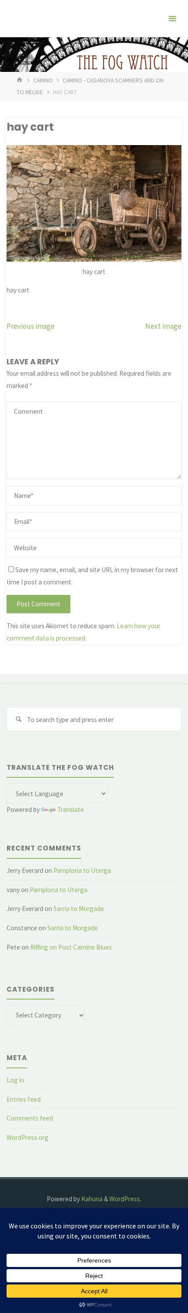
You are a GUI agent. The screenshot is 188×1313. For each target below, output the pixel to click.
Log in (15, 1080)
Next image (163, 326)
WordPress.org (28, 1137)
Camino (43, 80)
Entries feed (24, 1099)
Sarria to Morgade (78, 908)
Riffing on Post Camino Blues (71, 947)
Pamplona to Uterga (82, 870)
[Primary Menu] (172, 18)
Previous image (31, 326)
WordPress (124, 1199)
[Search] (18, 719)
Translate (70, 809)
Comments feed (30, 1118)
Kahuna (91, 1199)
